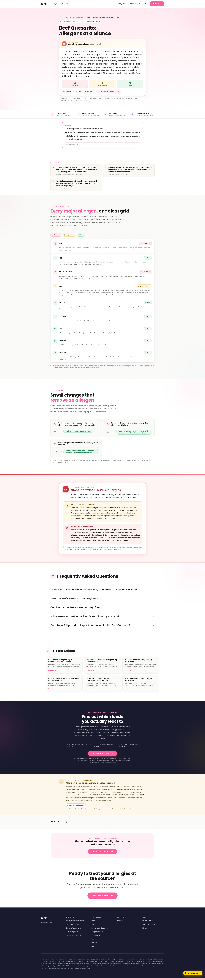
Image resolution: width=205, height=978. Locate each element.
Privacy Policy (147, 921)
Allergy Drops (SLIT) (73, 924)
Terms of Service (148, 924)
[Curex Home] (46, 4)
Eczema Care (134, 4)
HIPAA (144, 928)
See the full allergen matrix (109, 91)
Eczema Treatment (73, 928)
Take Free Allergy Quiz (102, 895)
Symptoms (96, 935)
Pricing (94, 939)
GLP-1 (145, 4)
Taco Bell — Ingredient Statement (65, 188)
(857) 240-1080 (61, 4)
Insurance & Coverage (100, 928)
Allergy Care (121, 4)
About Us (120, 921)
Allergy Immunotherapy (75, 921)
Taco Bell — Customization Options (118, 174)
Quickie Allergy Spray (73, 935)
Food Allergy (80, 17)
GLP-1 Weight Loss (72, 932)
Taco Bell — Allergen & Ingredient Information (69, 174)
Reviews (94, 943)
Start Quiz (157, 4)
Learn (61, 17)
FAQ (93, 946)
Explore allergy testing (101, 753)
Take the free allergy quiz (102, 851)
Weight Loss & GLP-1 (99, 932)
